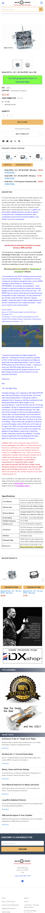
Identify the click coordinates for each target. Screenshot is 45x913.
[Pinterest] (19, 141)
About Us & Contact (8, 901)
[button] (22, 656)
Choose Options (9, 172)
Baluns (26, 898)
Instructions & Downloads (10, 905)
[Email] (7, 141)
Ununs (26, 901)
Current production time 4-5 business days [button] (22, 80)
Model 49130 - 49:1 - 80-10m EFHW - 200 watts (20, 176)
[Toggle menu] (3, 3)
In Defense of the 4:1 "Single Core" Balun (19, 739)
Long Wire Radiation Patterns (14, 800)
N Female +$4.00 (10, 104)
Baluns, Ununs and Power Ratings (15, 769)
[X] (15, 141)
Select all (7, 165)
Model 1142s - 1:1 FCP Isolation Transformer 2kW (20, 181)
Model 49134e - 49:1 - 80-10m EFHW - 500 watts (21, 170)
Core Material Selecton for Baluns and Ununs (20, 785)
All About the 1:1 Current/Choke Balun (17, 754)
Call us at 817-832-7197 (22, 876)
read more (5, 748)
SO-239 (7, 102)
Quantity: (6, 111)
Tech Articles (6, 912)
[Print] (11, 141)
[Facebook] (3, 141)
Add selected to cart (23, 165)
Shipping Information (9, 908)
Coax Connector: (12, 98)
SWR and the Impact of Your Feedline (17, 815)
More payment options (22, 128)
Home (4, 898)
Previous (2, 580)
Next (43, 580)
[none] (22, 37)
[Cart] (42, 3)
